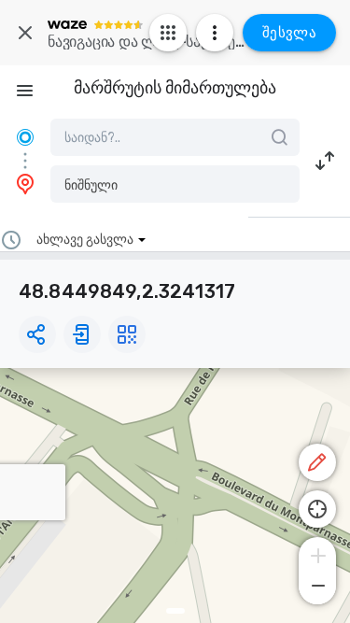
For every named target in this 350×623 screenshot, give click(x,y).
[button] (175, 184)
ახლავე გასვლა (84, 240)
